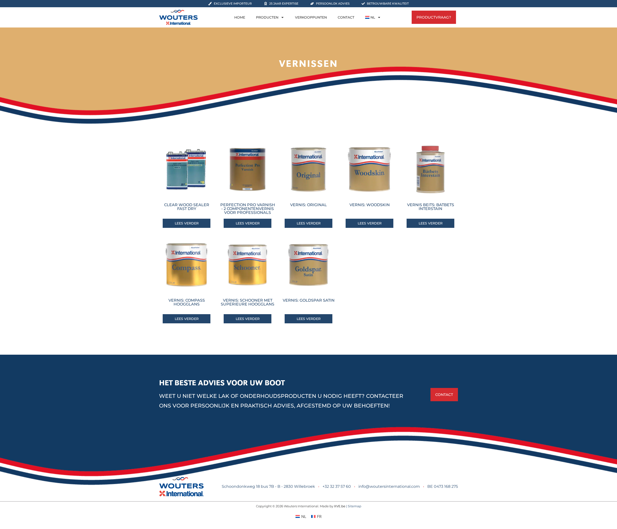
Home (239, 17)
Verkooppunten (311, 17)
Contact (346, 17)
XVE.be (339, 506)
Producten (267, 17)
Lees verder (187, 223)
